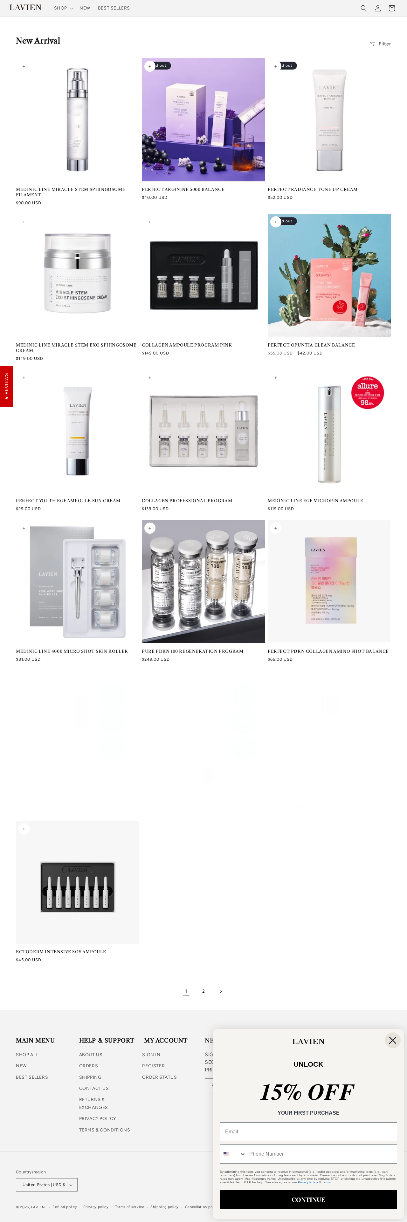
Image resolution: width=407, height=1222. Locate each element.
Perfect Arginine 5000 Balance (183, 189)
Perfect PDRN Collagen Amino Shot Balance (328, 651)
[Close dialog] (393, 1040)
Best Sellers (32, 1077)
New (21, 1066)
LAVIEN (38, 1207)
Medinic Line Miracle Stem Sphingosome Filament (70, 192)
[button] (63, 8)
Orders (88, 1066)
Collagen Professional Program (187, 500)
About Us (91, 1054)
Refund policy (64, 1207)
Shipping (90, 1077)
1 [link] (186, 991)
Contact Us (94, 1088)
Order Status (159, 1077)
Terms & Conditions (104, 1130)
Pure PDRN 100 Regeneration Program (192, 651)
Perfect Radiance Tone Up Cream (313, 189)
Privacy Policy (97, 1118)
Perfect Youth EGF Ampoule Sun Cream (68, 500)
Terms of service (129, 1207)
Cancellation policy (202, 1207)
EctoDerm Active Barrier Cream (185, 807)
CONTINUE (308, 1199)
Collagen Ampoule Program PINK (187, 345)
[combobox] (233, 1154)
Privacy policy (96, 1207)
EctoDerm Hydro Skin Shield (307, 807)
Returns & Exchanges (93, 1103)
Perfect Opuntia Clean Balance (311, 345)
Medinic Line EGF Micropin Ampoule (315, 500)
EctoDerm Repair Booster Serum (60, 807)
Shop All (27, 1054)
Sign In (151, 1054)
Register (153, 1066)
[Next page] (221, 991)
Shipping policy (164, 1207)
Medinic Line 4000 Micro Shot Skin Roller (72, 651)
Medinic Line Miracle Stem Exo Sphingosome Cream (76, 347)
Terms (326, 1182)
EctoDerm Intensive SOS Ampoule (61, 951)
